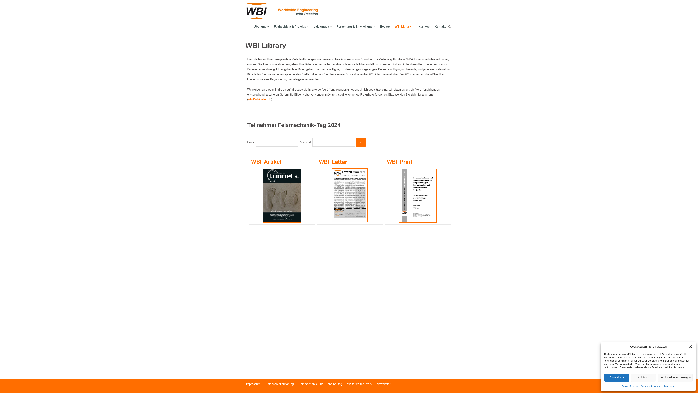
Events (385, 26)
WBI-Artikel (266, 161)
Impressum (669, 386)
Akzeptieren (617, 377)
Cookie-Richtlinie (630, 386)
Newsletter (383, 384)
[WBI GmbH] (257, 11)
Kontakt (440, 26)
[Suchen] (449, 26)
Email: (251, 142)
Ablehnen (643, 377)
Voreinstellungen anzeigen (675, 377)
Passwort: (305, 142)
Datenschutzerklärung (651, 386)
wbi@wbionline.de (259, 99)
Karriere (424, 26)
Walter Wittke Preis (359, 384)
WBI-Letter (333, 161)
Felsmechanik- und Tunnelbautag (320, 384)
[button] (691, 346)
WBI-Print (399, 161)
